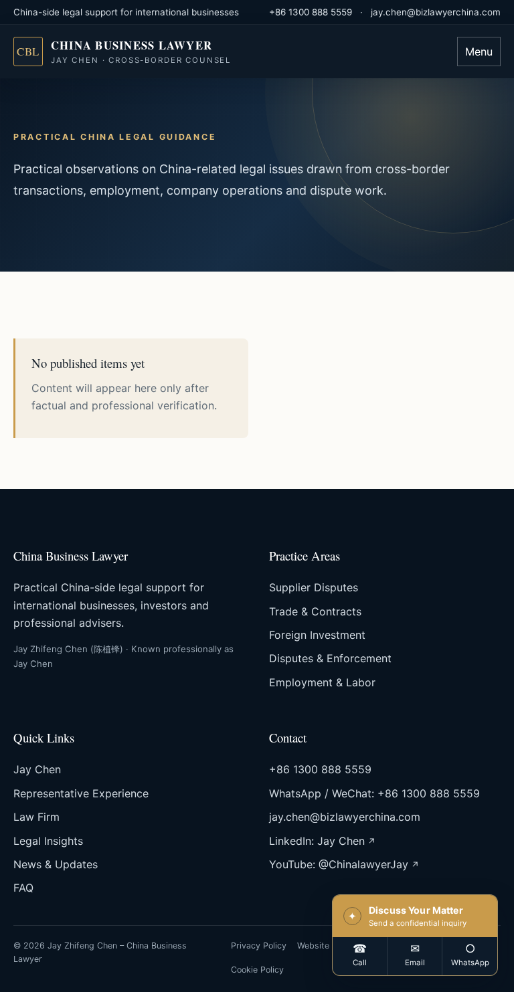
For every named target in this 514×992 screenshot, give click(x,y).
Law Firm (36, 816)
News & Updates (55, 864)
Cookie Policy (257, 970)
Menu (479, 51)
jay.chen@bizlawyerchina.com (436, 12)
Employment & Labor (322, 682)
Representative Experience (81, 793)
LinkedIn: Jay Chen (317, 841)
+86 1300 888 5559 (310, 12)
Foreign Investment (317, 634)
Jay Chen (37, 769)
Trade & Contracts (315, 611)
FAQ (23, 887)
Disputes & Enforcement (330, 658)
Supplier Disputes (313, 587)
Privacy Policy (258, 945)
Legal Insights (48, 841)
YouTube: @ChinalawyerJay (338, 864)
